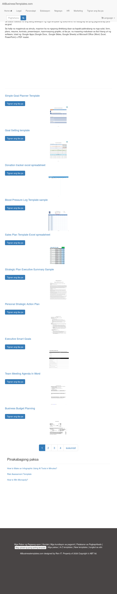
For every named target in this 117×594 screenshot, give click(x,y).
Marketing (78, 10)
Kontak (46, 544)
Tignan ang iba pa (95, 10)
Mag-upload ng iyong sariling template (30, 547)
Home (7, 10)
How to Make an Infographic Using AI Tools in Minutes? (32, 468)
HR (68, 10)
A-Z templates (66, 547)
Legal (18, 10)
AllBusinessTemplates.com (17, 3)
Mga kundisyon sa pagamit (63, 544)
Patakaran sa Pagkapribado (89, 544)
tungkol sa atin (95, 547)
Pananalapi (31, 10)
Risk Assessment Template (19, 474)
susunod (71, 448)
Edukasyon (45, 10)
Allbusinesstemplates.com (32, 553)
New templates (80, 547)
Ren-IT (59, 553)
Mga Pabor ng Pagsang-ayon (27, 544)
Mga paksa (53, 547)
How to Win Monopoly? (17, 479)
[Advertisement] (58, 66)
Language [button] (108, 17)
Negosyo (58, 10)
